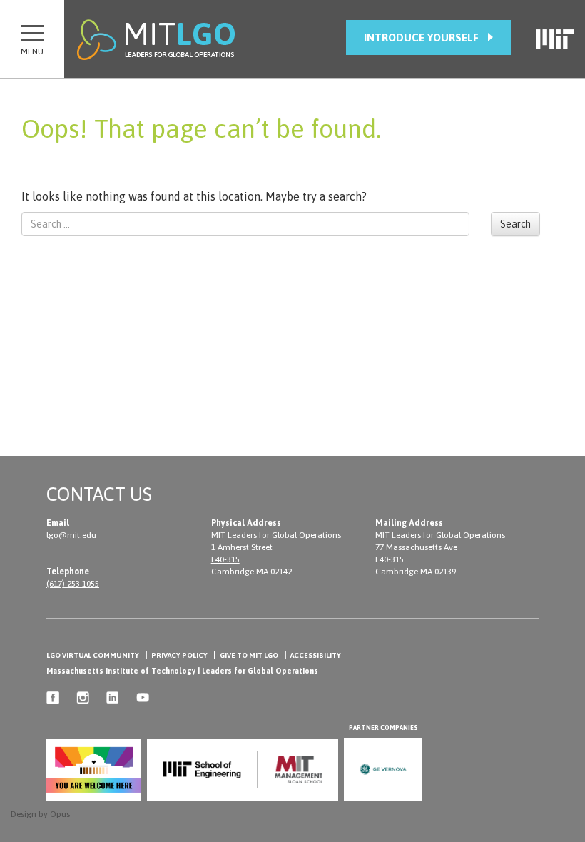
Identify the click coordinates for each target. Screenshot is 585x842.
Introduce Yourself (421, 37)
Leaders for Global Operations (260, 670)
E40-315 (225, 559)
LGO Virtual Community (92, 655)
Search (515, 224)
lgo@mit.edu (71, 535)
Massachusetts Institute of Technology (120, 670)
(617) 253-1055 (72, 584)
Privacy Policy (179, 655)
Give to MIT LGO (249, 655)
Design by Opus (40, 814)
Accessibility (315, 655)
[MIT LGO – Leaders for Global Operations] (156, 39)
